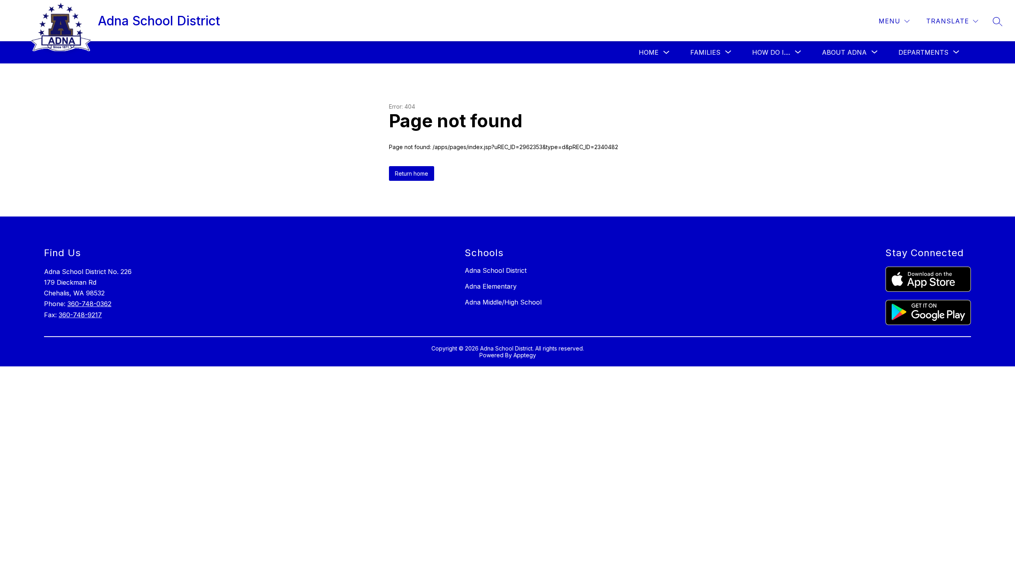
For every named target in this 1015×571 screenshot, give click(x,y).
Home (649, 52)
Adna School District (496, 270)
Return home (411, 173)
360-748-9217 (80, 315)
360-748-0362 (89, 304)
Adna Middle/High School (503, 302)
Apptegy (524, 355)
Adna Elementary (491, 286)
